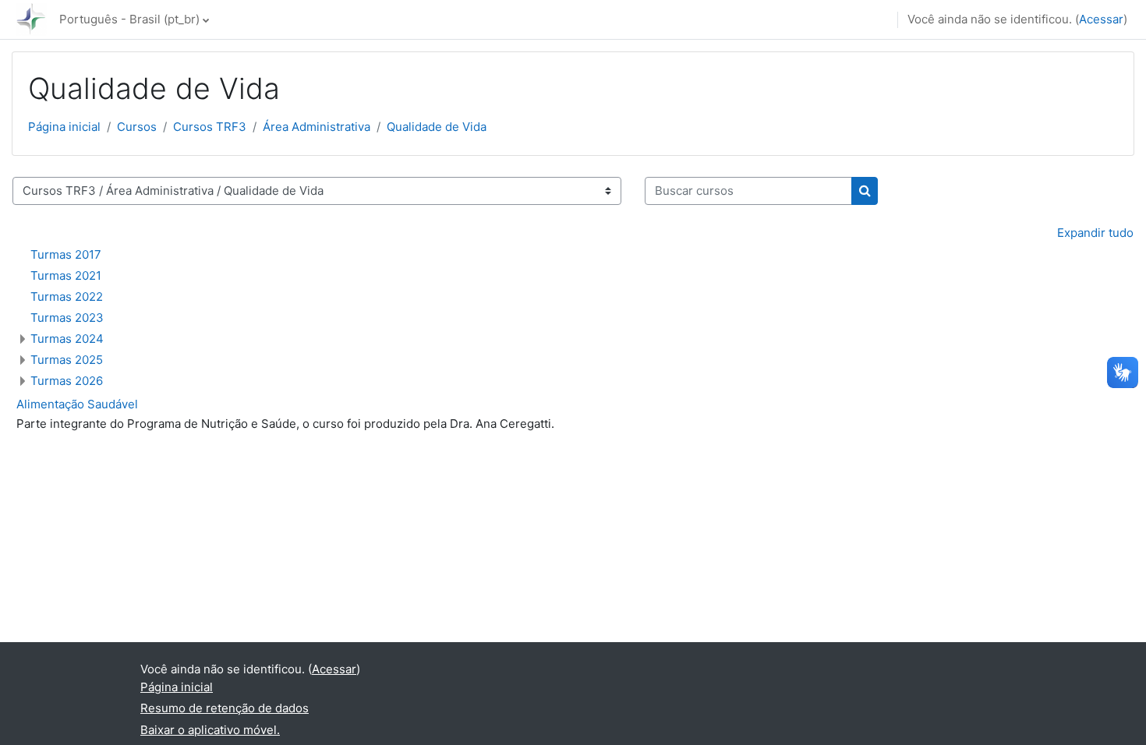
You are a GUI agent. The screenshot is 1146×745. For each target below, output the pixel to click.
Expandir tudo (1095, 232)
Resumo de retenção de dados (224, 708)
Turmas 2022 (66, 296)
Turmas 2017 (65, 254)
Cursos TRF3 (209, 126)
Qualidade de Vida (436, 126)
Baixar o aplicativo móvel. (210, 729)
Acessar (1101, 19)
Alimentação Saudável (77, 404)
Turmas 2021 (65, 275)
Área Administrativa (316, 126)
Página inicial (64, 126)
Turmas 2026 (66, 380)
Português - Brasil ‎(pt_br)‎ (129, 19)
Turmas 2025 (66, 359)
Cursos (137, 126)
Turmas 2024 (67, 338)
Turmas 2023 (67, 317)
